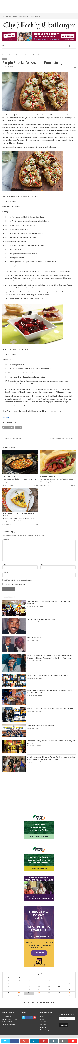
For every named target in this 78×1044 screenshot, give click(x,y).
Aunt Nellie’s (6, 417)
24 (19, 993)
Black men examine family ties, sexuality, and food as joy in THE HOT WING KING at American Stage (49, 691)
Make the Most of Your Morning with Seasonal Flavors (18, 514)
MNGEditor (40, 606)
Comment (5, 539)
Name (4, 564)
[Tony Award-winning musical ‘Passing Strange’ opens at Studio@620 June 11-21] (14, 741)
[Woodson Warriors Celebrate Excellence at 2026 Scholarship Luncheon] (14, 601)
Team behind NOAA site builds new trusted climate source (47, 675)
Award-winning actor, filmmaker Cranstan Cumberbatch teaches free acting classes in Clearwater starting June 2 (51, 758)
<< (8, 974)
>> (70, 974)
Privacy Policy (44, 1030)
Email (42, 564)
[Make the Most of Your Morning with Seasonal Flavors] (20, 489)
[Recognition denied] (14, 637)
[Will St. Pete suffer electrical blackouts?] (14, 619)
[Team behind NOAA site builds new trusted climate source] (14, 676)
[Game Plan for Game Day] (20, 452)
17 (19, 990)
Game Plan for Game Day (10, 476)
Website (5, 572)
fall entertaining (8, 427)
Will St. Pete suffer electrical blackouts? (41, 619)
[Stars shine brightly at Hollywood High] (14, 725)
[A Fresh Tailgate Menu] (58, 452)
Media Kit (43, 1027)
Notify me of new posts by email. (14, 584)
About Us (43, 1022)
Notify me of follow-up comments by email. (18, 580)
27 (19, 980)
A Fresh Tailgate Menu (47, 476)
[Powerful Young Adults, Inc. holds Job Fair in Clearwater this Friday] (14, 708)
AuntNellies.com (50, 147)
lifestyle (18, 427)
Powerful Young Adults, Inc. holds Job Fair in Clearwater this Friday (50, 708)
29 (69, 993)
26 (39, 993)
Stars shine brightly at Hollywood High (40, 725)
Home (42, 1017)
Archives (43, 1025)
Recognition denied (34, 637)
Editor (39, 622)
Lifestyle (5, 59)
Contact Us (43, 1019)
